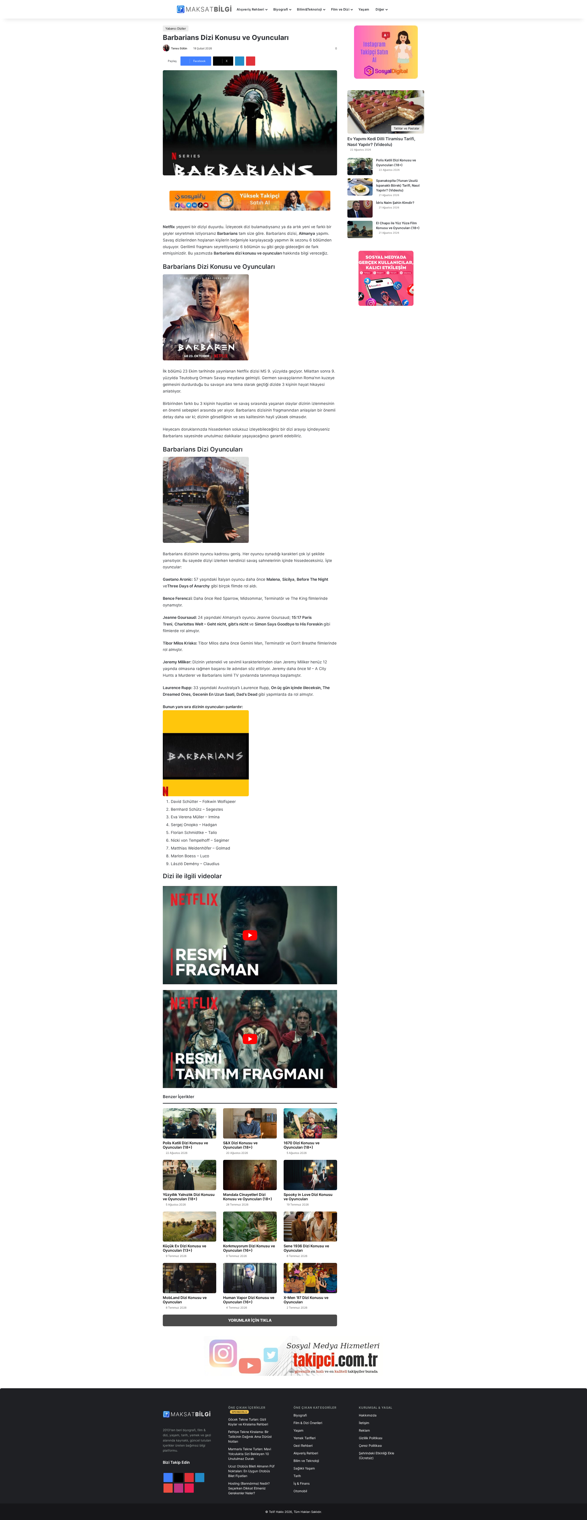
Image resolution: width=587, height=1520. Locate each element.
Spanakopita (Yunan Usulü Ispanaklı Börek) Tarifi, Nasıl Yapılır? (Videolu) (398, 185)
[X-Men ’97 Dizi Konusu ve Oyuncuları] (310, 1278)
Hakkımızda (368, 1415)
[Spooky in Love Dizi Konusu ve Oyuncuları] (310, 1175)
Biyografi (280, 9)
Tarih (297, 1476)
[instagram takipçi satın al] (293, 1355)
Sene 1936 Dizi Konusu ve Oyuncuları (306, 1248)
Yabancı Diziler (175, 28)
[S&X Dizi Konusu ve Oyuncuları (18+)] (250, 1123)
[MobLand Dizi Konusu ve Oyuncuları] (189, 1278)
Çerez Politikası (370, 1445)
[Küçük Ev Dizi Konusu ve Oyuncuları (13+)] (189, 1227)
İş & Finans (302, 1483)
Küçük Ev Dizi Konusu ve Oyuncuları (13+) (184, 1248)
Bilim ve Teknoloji (306, 1461)
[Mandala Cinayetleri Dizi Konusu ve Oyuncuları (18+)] (250, 1175)
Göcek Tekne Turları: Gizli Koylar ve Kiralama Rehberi (248, 1421)
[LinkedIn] (239, 61)
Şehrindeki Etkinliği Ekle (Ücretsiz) (376, 1455)
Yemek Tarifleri (305, 1438)
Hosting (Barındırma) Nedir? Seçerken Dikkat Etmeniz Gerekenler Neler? (249, 1488)
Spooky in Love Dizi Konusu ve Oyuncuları (308, 1196)
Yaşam (363, 9)
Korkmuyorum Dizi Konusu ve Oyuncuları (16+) (249, 1248)
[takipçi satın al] (249, 200)
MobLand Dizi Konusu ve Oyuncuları (185, 1299)
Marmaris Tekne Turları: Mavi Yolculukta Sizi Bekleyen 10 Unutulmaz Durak (249, 1454)
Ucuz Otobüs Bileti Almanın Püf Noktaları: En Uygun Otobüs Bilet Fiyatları (251, 1471)
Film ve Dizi (340, 9)
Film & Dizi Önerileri (308, 1423)
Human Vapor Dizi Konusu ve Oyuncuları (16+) (248, 1299)
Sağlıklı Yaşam (304, 1468)
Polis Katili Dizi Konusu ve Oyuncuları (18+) (185, 1145)
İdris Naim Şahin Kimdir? (395, 203)
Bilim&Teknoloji (309, 9)
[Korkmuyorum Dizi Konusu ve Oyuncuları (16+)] (250, 1227)
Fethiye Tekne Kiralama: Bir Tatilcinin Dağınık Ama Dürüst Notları (250, 1436)
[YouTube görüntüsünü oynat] (250, 935)
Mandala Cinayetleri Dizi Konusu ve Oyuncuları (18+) (247, 1196)
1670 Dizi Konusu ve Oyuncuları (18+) (301, 1145)
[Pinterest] (250, 61)
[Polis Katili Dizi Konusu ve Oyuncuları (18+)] (189, 1123)
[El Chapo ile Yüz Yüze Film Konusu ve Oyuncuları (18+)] (360, 229)
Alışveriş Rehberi (250, 9)
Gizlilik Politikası (370, 1438)
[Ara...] (395, 9)
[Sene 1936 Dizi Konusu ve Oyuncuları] (310, 1227)
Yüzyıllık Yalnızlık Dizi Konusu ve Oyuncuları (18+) (189, 1196)
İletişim (364, 1423)
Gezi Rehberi (303, 1445)
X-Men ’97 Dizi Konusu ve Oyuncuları (306, 1299)
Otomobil (300, 1491)
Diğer (380, 9)
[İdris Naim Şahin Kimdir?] (360, 209)
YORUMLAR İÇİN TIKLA (250, 1320)
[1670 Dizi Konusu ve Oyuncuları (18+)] (310, 1123)
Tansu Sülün (179, 48)
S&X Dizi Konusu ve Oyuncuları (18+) (240, 1145)
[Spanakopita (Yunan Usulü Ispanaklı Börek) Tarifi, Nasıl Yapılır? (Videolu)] (360, 187)
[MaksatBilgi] (205, 9)
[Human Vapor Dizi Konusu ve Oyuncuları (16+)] (250, 1278)
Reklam (364, 1430)
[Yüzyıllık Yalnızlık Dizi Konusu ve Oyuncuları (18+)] (189, 1175)
